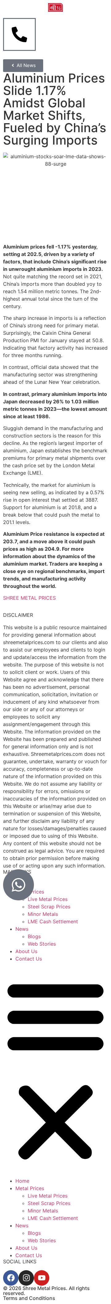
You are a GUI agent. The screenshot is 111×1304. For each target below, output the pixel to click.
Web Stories (42, 944)
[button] (55, 1069)
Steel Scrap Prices (49, 906)
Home (22, 1181)
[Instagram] (26, 1278)
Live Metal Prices (48, 1196)
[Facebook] (10, 1278)
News (21, 929)
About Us (26, 951)
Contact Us (28, 959)
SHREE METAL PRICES (29, 598)
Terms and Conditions (29, 1298)
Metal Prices (29, 1188)
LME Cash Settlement (53, 921)
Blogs (34, 936)
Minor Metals (43, 914)
